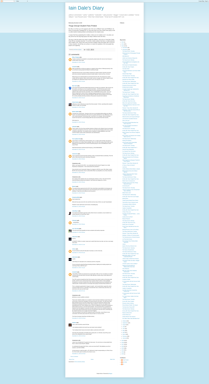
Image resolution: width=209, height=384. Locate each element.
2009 (122, 340)
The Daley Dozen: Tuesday (128, 51)
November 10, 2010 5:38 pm (78, 224)
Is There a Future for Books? (128, 165)
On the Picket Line (126, 314)
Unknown (74, 126)
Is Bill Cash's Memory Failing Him (129, 58)
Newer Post (71, 359)
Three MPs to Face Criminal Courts (130, 202)
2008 (122, 342)
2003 (122, 352)
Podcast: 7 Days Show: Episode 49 (130, 163)
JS (123, 364)
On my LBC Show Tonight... (128, 301)
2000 (122, 353)
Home (92, 359)
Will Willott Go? (125, 56)
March (124, 334)
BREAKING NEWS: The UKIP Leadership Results (128, 256)
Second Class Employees (128, 149)
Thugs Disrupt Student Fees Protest (130, 200)
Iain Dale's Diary (86, 8)
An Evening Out (125, 185)
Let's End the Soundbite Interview (129, 118)
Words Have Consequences (128, 180)
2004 (122, 350)
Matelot (74, 186)
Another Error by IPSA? (127, 217)
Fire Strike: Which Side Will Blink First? (131, 318)
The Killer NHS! (125, 68)
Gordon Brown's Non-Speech (128, 316)
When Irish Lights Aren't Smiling (129, 103)
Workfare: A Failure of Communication (130, 235)
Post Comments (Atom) (80, 361)
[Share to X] (90, 49)
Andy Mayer (75, 211)
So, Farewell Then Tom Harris (129, 151)
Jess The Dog (75, 228)
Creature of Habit (126, 279)
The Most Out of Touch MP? (128, 307)
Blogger (110, 373)
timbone (74, 322)
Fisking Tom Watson (126, 140)
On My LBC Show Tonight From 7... (130, 147)
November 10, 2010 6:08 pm (78, 232)
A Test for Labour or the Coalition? (129, 263)
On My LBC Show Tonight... (128, 67)
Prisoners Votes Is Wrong (128, 303)
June (124, 328)
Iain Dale (125, 362)
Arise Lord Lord (125, 120)
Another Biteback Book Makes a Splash (131, 169)
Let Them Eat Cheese (127, 239)
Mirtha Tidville (75, 111)
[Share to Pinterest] (93, 49)
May (124, 330)
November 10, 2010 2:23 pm (78, 81)
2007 (122, 344)
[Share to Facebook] (92, 49)
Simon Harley (75, 102)
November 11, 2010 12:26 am (78, 336)
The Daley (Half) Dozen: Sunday (129, 231)
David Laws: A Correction (128, 224)
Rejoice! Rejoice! (126, 218)
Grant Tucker (126, 360)
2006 (122, 346)
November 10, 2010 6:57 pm (78, 252)
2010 (122, 46)
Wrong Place (125, 198)
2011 (122, 44)
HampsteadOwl (75, 197)
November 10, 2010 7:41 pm (78, 267)
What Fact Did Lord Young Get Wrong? (131, 116)
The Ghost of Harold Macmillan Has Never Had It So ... (130, 123)
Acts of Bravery (125, 268)
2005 (122, 348)
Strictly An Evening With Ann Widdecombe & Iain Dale (128, 266)
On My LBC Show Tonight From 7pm (130, 210)
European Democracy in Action (129, 85)
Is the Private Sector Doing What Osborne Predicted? (129, 143)
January (124, 338)
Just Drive (124, 167)
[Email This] (87, 49)
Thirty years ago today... (127, 275)
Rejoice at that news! (127, 312)
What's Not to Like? (126, 192)
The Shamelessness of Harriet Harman (131, 237)
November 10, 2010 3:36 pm (78, 107)
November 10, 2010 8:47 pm (78, 290)
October (124, 321)
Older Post (112, 359)
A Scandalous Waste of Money (129, 204)
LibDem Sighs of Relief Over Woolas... (130, 258)
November (125, 49)
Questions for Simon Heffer (128, 79)
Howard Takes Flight (127, 73)
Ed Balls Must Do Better (127, 87)
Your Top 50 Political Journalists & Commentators (129, 126)
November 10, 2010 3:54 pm (78, 122)
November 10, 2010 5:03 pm (78, 193)
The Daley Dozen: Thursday (128, 75)
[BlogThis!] (88, 49)
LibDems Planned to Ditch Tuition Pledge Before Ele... (129, 174)
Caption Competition (127, 208)
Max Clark (74, 85)
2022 (122, 42)
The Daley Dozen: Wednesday (129, 81)
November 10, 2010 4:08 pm (78, 159)
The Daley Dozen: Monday (128, 60)
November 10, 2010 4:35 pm (78, 182)
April (124, 332)
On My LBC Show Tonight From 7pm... (130, 77)
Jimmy (73, 249)
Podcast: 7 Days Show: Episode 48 (130, 233)
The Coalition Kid (76, 138)
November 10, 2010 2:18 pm (78, 62)
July (124, 326)
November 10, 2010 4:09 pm (78, 172)
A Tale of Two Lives (126, 212)
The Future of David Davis (128, 249)
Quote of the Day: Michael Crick (129, 246)
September (125, 322)
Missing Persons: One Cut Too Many (130, 229)
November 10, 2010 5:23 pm (78, 216)
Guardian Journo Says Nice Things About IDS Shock (130, 183)
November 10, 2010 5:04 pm (78, 206)
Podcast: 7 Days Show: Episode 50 (130, 108)
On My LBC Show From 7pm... (129, 101)
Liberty (123, 244)
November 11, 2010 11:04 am (78, 353)
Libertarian (74, 236)
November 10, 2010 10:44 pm (78, 318)
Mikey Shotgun (75, 57)
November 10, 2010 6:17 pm (78, 244)
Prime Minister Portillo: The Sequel (130, 305)
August (124, 324)
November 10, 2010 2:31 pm (78, 97)
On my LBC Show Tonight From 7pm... (130, 310)
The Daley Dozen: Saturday (128, 248)
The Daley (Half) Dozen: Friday (129, 113)
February (125, 336)
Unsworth (74, 66)
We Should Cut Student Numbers (129, 65)
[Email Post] (84, 49)
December (125, 47)
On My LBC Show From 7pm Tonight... (130, 196)
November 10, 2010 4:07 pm (78, 149)
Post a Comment (74, 356)
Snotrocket (74, 153)
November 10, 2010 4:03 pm (78, 134)
